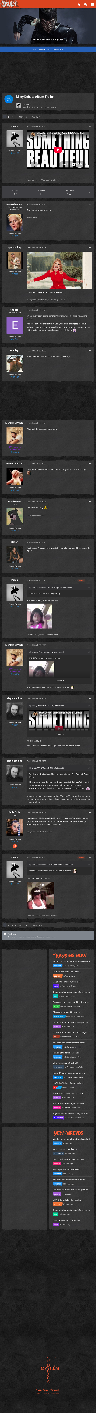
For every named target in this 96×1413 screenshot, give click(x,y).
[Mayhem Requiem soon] (48, 27)
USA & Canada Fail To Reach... (67, 971)
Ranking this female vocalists (66, 1052)
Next (21, 116)
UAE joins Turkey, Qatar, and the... (69, 1082)
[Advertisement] (48, 71)
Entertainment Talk (73, 1046)
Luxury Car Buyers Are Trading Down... (71, 1022)
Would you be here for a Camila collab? (71, 961)
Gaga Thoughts (71, 965)
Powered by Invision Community (48, 1393)
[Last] (26, 116)
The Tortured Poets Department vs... (70, 1042)
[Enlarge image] (59, 269)
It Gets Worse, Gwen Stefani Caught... (71, 1032)
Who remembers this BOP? (65, 1062)
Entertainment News (48, 106)
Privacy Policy (42, 1389)
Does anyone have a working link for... (71, 1001)
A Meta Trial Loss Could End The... (69, 1093)
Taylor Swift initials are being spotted (70, 1113)
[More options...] (89, 126)
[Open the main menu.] (92, 4)
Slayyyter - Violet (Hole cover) (67, 1011)
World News (70, 975)
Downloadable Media (71, 1006)
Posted (36, 126)
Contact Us (55, 1389)
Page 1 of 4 (36, 116)
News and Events (69, 985)
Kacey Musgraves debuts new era (69, 1072)
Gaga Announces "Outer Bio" (66, 981)
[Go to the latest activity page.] (78, 4)
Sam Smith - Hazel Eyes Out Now (68, 1103)
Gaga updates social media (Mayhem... (71, 991)
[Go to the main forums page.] (85, 4)
